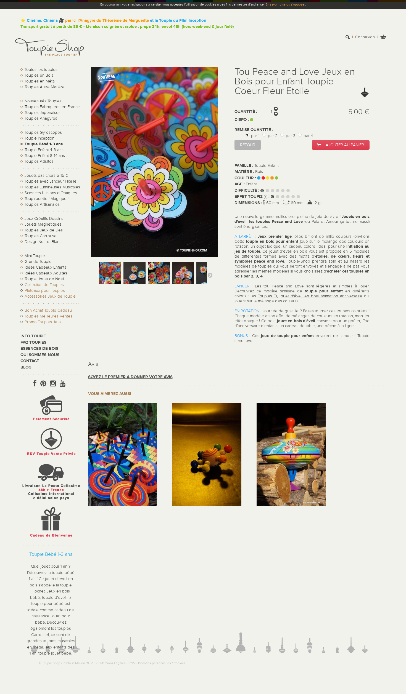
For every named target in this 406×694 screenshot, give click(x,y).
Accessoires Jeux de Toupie (50, 296)
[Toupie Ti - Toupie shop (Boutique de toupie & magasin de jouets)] (122, 505)
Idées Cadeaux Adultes (46, 273)
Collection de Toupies (44, 284)
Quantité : (245, 111)
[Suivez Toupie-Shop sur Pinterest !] (43, 383)
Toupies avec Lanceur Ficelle (51, 181)
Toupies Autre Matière (45, 87)
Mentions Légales (113, 663)
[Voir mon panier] (383, 37)
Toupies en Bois (39, 75)
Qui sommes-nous (39, 354)
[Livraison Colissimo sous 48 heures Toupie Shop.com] (50, 501)
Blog (25, 367)
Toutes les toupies (41, 69)
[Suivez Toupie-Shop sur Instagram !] (53, 383)
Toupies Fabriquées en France (52, 107)
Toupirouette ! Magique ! (46, 198)
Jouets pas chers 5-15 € (46, 175)
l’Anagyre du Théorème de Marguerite (113, 20)
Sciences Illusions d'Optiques (51, 193)
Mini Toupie (35, 255)
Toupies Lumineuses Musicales (52, 187)
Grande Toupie (38, 261)
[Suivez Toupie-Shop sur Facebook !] (34, 383)
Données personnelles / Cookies (162, 663)
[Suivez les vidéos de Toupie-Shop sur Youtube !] (62, 383)
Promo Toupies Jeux (43, 322)
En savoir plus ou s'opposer (285, 4)
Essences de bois (39, 348)
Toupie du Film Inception (182, 20)
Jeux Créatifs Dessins (44, 218)
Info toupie (33, 336)
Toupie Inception (39, 138)
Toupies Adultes (39, 161)
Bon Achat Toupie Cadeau (48, 310)
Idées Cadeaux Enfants (45, 267)
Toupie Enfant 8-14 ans (45, 155)
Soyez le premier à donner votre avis (130, 377)
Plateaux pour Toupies (45, 290)
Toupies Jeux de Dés (44, 230)
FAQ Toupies (33, 342)
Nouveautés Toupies (43, 101)
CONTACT (29, 361)
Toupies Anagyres (41, 118)
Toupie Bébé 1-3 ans (44, 144)
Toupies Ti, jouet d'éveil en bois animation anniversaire (310, 296)
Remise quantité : (254, 129)
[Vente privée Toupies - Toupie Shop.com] (50, 456)
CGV (131, 663)
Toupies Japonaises (42, 112)
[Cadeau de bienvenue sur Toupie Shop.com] (50, 538)
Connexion (365, 37)
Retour (247, 145)
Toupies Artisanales (42, 204)
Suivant (210, 275)
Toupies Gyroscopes (43, 132)
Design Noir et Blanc (43, 241)
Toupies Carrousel (41, 236)
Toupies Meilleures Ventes (48, 316)
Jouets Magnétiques (43, 224)
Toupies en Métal (40, 81)
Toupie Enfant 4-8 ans (44, 150)
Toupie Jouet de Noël (44, 279)
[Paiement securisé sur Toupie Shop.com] (50, 422)
